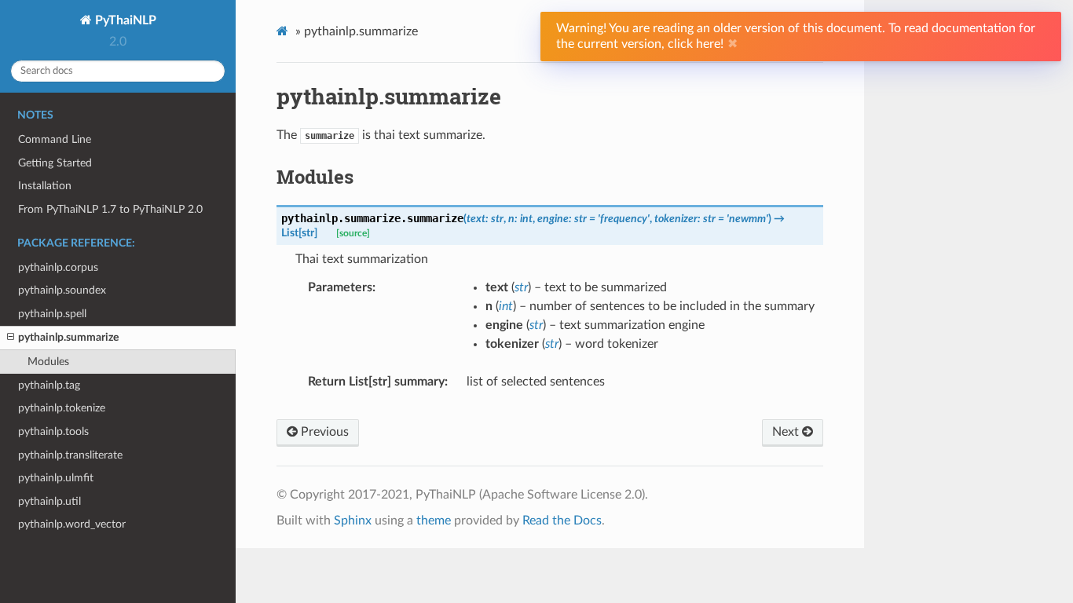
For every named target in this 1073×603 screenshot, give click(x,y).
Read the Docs (562, 520)
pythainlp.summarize (68, 337)
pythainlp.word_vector (72, 524)
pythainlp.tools (53, 431)
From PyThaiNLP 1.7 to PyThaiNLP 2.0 (110, 209)
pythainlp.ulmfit (55, 478)
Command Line (54, 139)
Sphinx (353, 520)
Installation (44, 186)
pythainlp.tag (49, 385)
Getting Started (55, 163)
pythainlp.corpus (58, 267)
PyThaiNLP (124, 20)
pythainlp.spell (52, 314)
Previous (323, 432)
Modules (48, 361)
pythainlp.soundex (62, 290)
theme (433, 520)
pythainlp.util (49, 501)
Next (787, 432)
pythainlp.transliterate (70, 455)
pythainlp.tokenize (61, 408)
